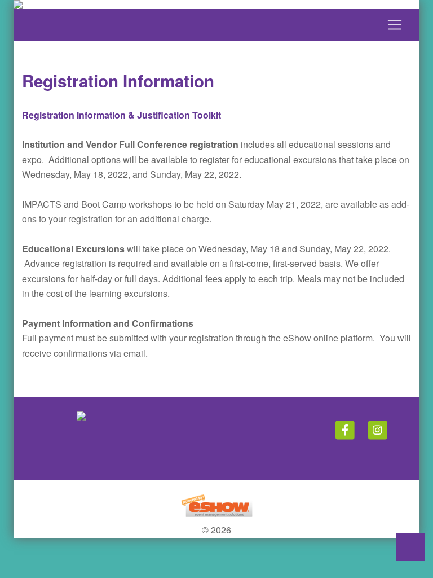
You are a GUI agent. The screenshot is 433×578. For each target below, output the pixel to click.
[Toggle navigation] (216, 25)
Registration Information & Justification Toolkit (121, 114)
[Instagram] (378, 430)
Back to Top (410, 547)
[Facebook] (346, 430)
